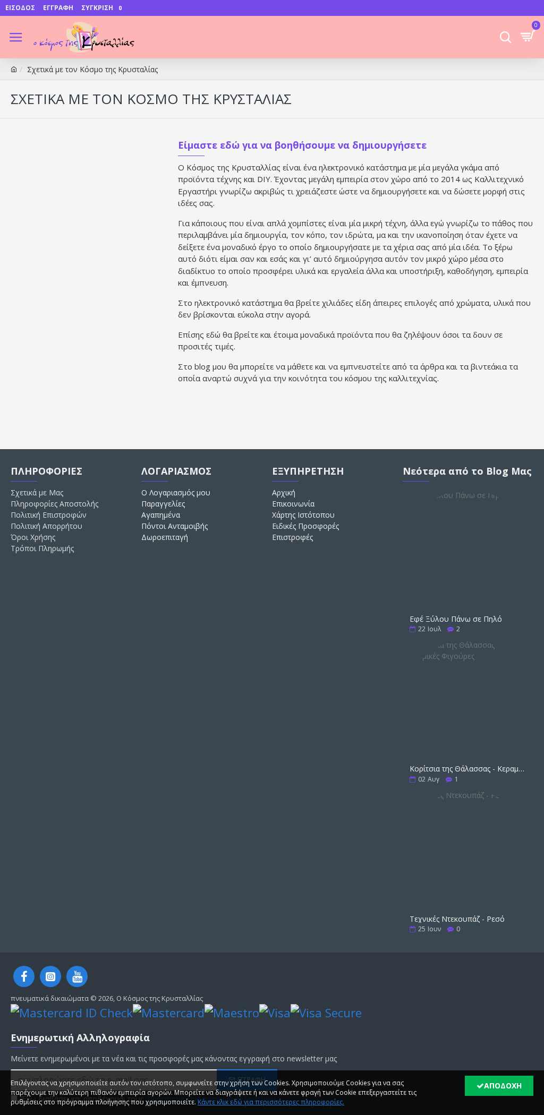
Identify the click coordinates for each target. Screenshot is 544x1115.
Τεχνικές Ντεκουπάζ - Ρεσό (457, 919)
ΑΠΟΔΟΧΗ (503, 1085)
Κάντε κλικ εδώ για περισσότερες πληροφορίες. (271, 1102)
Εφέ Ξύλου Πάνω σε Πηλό (456, 619)
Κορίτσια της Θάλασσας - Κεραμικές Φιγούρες (468, 769)
